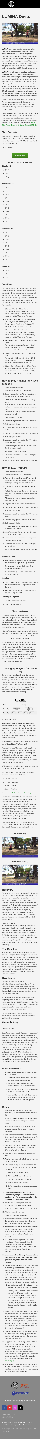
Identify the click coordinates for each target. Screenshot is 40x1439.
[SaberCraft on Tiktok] (20, 1407)
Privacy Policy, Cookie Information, (14, 1422)
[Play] (20, 33)
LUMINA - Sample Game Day (21, 793)
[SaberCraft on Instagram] (15, 1407)
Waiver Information (24, 1425)
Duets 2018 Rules (17, 125)
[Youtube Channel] (9, 1407)
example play (9, 1361)
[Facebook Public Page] (4, 1407)
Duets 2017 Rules (31, 125)
